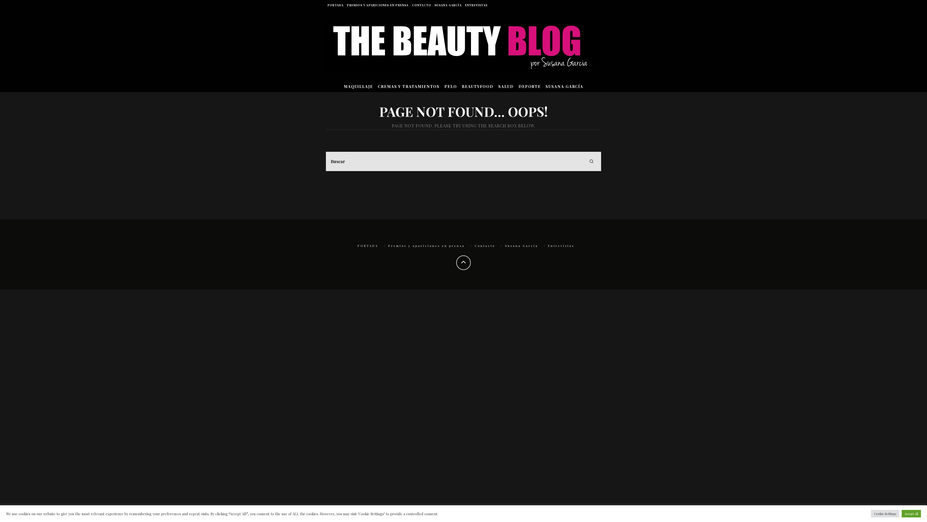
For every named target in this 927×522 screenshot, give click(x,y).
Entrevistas (476, 5)
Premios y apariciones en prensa (377, 5)
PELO (450, 86)
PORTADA (336, 5)
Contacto (421, 5)
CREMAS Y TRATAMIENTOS (409, 86)
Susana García (448, 5)
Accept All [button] (911, 514)
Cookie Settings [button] (885, 514)
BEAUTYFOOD (477, 86)
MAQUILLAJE (358, 86)
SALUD (506, 86)
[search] (591, 161)
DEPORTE (530, 86)
